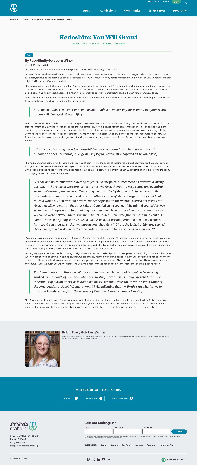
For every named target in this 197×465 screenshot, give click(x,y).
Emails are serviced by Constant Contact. (114, 437)
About (87, 11)
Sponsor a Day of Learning (119, 398)
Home (13, 20)
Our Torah (153, 1)
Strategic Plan (167, 445)
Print (29, 55)
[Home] (13, 8)
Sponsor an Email (91, 398)
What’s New (157, 11)
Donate (114, 445)
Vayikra (95, 44)
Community (132, 13)
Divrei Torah (37, 20)
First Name (118, 427)
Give (176, 2)
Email (87, 427)
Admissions (108, 13)
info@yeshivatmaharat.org (24, 446)
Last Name (147, 427)
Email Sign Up (68, 398)
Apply (166, 1)
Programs (180, 13)
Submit (179, 431)
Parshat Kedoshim (113, 44)
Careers (139, 445)
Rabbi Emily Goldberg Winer (51, 60)
